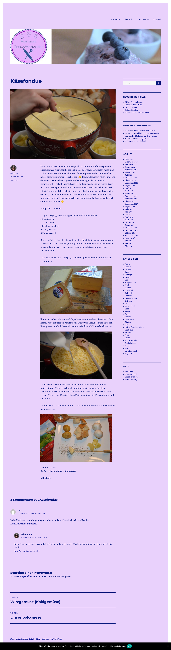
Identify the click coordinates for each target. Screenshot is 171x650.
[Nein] (168, 646)
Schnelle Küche (131, 340)
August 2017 (130, 207)
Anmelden (129, 372)
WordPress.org (131, 379)
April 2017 (129, 217)
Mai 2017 (128, 214)
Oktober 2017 (130, 201)
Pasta (127, 325)
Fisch (127, 285)
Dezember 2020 (131, 162)
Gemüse (128, 296)
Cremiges (129, 275)
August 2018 (130, 186)
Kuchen (128, 317)
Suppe (127, 346)
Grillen (128, 304)
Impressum (143, 19)
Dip (126, 280)
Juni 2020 (129, 165)
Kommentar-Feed (132, 377)
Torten (128, 348)
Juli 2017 (128, 209)
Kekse (127, 311)
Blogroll (157, 19)
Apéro (127, 264)
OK (129, 646)
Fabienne (14, 173)
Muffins (128, 322)
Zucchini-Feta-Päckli (133, 105)
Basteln (128, 267)
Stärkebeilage (130, 343)
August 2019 (130, 172)
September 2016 (131, 236)
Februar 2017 (130, 222)
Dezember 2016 (131, 228)
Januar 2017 (129, 225)
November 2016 (131, 230)
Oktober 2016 (130, 233)
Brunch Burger (131, 107)
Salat (127, 335)
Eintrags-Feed (131, 374)
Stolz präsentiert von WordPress (49, 639)
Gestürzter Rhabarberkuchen (143, 131)
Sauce (127, 338)
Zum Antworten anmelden (23, 523)
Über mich (129, 19)
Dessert (128, 277)
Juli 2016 (128, 241)
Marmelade (129, 319)
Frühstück (129, 290)
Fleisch (128, 288)
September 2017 (131, 204)
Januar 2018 (129, 193)
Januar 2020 (130, 167)
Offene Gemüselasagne (134, 102)
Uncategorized (131, 351)
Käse (127, 309)
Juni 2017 (128, 212)
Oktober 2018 (130, 180)
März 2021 (129, 159)
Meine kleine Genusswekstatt (22, 639)
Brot (127, 272)
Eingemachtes (130, 283)
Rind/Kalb (129, 330)
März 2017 (129, 220)
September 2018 (131, 183)
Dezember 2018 (131, 178)
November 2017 (131, 199)
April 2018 (129, 188)
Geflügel (128, 293)
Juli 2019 (128, 175)
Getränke (128, 301)
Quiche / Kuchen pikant (134, 327)
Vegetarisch (15, 180)
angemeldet (26, 576)
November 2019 (131, 170)
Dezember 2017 (131, 196)
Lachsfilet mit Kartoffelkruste (137, 113)
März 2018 (129, 191)
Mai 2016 (128, 246)
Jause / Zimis (130, 306)
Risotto (128, 333)
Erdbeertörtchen (131, 110)
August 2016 (130, 238)
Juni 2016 (129, 243)
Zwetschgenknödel (142, 139)
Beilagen (128, 269)
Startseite (115, 19)
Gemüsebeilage (131, 298)
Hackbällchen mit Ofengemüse (147, 133)
